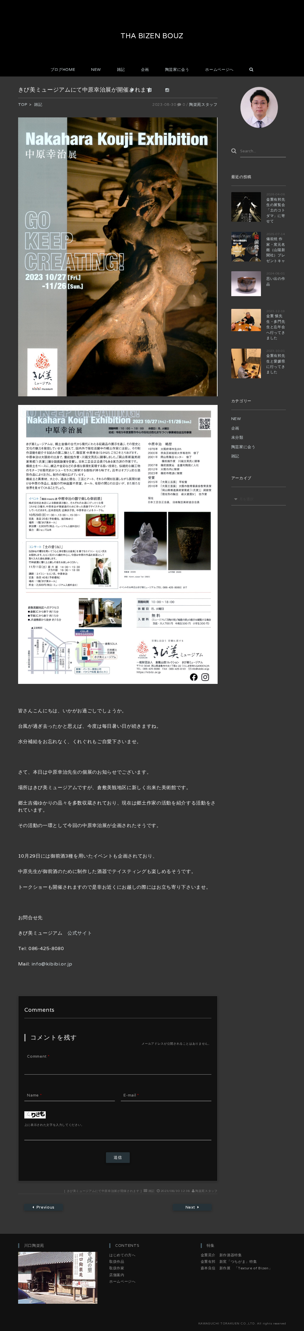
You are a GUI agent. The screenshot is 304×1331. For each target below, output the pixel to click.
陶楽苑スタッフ (203, 104)
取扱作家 (116, 1268)
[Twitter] (134, 90)
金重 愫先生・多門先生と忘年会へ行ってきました (275, 327)
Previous (45, 1207)
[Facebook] (152, 90)
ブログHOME (62, 69)
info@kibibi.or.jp (51, 964)
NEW (96, 69)
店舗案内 (116, 1275)
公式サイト (79, 933)
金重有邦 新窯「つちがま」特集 (229, 1261)
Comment (38, 1056)
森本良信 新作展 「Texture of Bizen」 (237, 1268)
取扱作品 (116, 1261)
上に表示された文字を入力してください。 (54, 1125)
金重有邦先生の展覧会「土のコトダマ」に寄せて (275, 210)
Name (34, 1095)
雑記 (121, 69)
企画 (145, 69)
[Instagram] (169, 90)
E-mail (131, 1095)
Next (190, 1207)
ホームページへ (219, 69)
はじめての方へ (122, 1255)
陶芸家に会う (177, 69)
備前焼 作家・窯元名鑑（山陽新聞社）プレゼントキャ (275, 250)
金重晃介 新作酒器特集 (221, 1255)
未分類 (237, 437)
